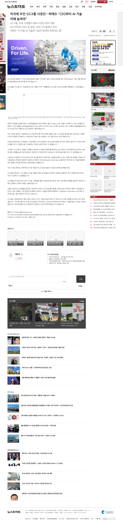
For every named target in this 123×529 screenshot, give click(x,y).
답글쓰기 (94, 31)
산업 (70, 7)
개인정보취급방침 (52, 518)
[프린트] (100, 31)
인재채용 (35, 518)
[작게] (114, 31)
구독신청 (97, 518)
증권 (57, 7)
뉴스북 (19, 258)
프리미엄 (98, 7)
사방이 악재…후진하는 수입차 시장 (59, 263)
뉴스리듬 (94, 70)
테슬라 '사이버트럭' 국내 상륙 (57, 259)
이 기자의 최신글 (52, 254)
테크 (77, 7)
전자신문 (93, 1)
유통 (83, 7)
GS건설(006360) (28, 126)
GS (67, 123)
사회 (51, 7)
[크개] (110, 31)
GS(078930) (30, 79)
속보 (31, 7)
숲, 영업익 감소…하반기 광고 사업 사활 (102, 87)
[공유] (104, 31)
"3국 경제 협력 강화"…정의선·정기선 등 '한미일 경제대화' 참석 (67, 261)
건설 (90, 7)
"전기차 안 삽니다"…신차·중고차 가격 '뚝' (61, 257)
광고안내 (42, 518)
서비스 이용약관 (84, 518)
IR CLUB (61, 518)
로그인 (111, 1)
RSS (92, 518)
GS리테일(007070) (35, 123)
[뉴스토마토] (16, 6)
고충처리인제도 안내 (72, 518)
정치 (38, 7)
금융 (64, 7)
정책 (44, 7)
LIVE (86, 1)
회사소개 (28, 518)
